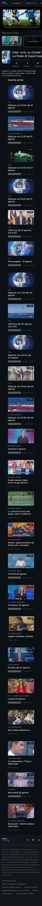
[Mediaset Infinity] (4, 3)
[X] (39, 840)
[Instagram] (33, 840)
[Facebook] (27, 840)
